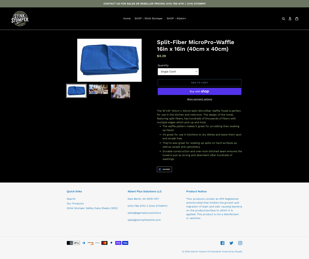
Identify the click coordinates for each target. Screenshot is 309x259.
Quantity (163, 65)
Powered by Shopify (232, 251)
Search (71, 198)
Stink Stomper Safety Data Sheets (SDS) (92, 208)
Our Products (75, 203)
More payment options (199, 99)
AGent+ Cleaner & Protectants (206, 251)
